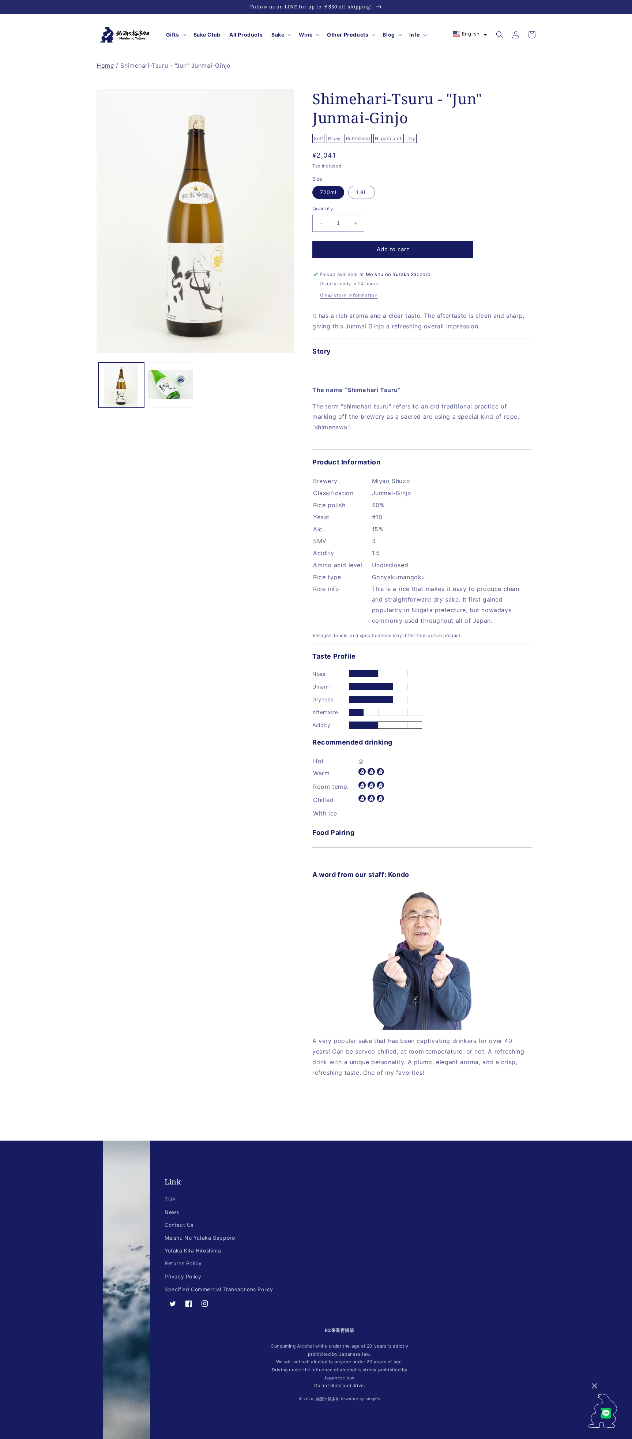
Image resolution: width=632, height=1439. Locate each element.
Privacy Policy (183, 1276)
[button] (175, 35)
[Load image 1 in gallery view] (121, 385)
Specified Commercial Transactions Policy (219, 1289)
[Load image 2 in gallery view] (170, 385)
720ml (328, 192)
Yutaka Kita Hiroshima (193, 1250)
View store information (348, 295)
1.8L (361, 192)
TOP (170, 1199)
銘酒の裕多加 (327, 1399)
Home (105, 65)
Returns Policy (183, 1263)
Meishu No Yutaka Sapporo (200, 1238)
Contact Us (179, 1225)
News (172, 1212)
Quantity (322, 208)
